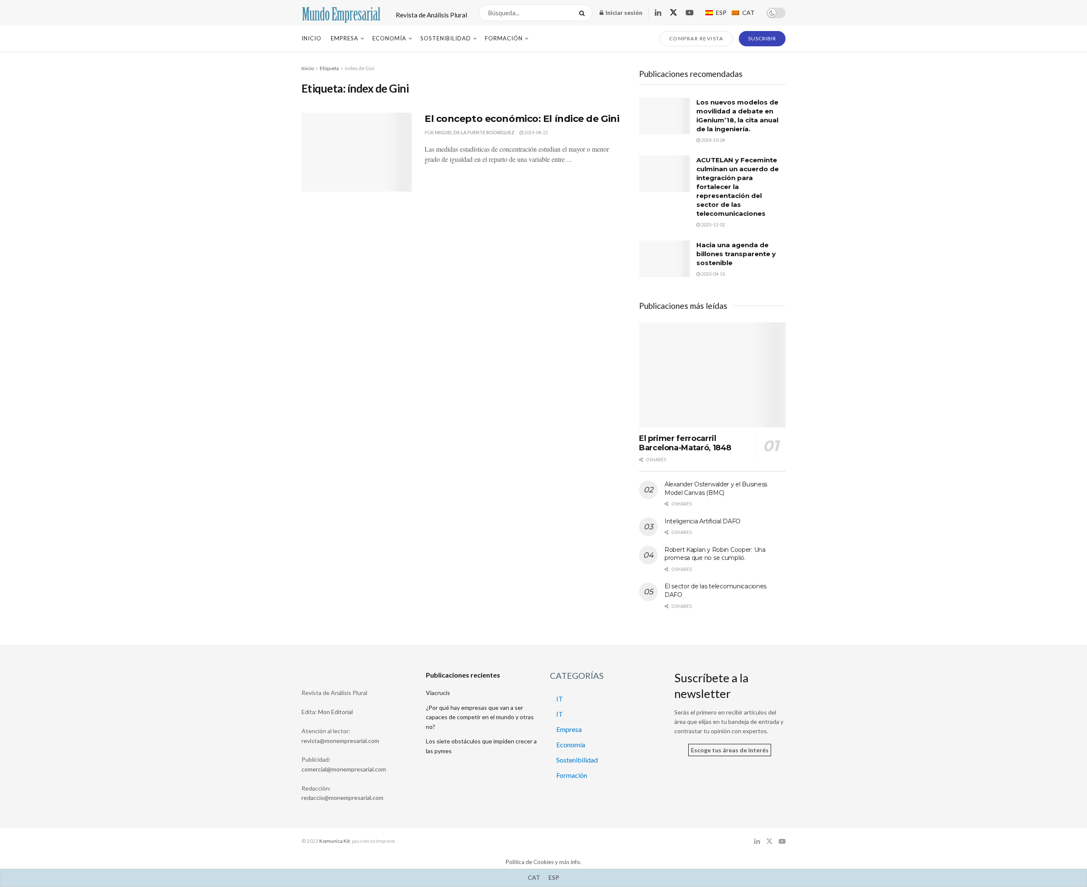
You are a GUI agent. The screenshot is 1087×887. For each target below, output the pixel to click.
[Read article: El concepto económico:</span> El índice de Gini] (356, 152)
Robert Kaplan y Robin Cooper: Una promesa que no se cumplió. (715, 554)
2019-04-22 (535, 132)
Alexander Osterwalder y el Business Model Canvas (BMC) (716, 488)
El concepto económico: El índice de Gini (522, 118)
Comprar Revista (696, 38)
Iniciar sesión (623, 12)
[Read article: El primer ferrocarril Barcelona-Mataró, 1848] (712, 374)
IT (559, 699)
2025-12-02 (712, 224)
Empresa (344, 38)
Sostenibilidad (445, 38)
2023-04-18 (712, 274)
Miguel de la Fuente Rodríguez (475, 132)
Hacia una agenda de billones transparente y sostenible (736, 254)
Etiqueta (329, 68)
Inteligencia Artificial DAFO (703, 521)
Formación (504, 38)
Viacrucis (438, 692)
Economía (389, 38)
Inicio (311, 38)
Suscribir (762, 38)
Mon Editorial (335, 711)
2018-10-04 (712, 140)
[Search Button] (583, 12)
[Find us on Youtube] (689, 13)
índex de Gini (360, 68)
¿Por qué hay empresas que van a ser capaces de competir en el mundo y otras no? (480, 717)
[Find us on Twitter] (673, 13)
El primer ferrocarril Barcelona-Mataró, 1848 (685, 443)
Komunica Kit (334, 841)
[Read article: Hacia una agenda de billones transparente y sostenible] (664, 258)
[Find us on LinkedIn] (658, 13)
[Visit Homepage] (341, 12)
